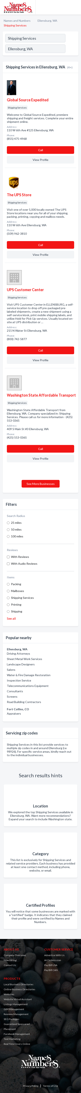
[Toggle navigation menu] (75, 7)
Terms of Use (50, 1085)
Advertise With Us (54, 955)
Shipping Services (22, 597)
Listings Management (16, 1004)
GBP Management (14, 1009)
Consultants (15, 691)
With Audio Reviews (24, 563)
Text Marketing (12, 1038)
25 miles (16, 522)
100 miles (17, 536)
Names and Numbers (17, 20)
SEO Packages (11, 1019)
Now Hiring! (10, 960)
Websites (9, 994)
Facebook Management (17, 1034)
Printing (16, 604)
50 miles (16, 529)
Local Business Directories (18, 984)
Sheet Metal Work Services (24, 659)
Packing (16, 584)
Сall (40, 150)
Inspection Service (19, 680)
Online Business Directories (19, 989)
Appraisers (14, 713)
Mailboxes (17, 591)
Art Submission (52, 960)
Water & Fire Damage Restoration (28, 675)
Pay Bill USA (50, 965)
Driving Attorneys (18, 653)
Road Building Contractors (24, 702)
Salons (11, 669)
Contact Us (10, 965)
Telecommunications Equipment (28, 686)
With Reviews (20, 556)
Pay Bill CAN (51, 970)
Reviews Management (16, 1014)
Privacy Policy (30, 1085)
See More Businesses (41, 484)
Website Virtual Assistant (18, 999)
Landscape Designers (21, 664)
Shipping (16, 611)
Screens (12, 696)
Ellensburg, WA (47, 20)
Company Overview (15, 955)
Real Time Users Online (17, 1043)
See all (11, 618)
